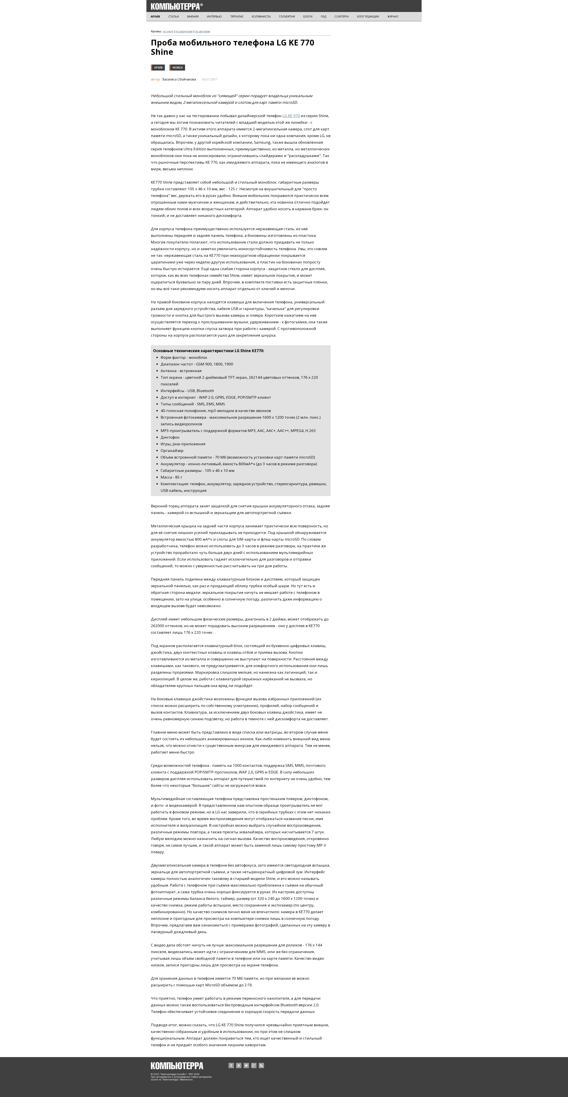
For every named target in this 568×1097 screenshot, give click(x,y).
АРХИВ (155, 16)
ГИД (323, 16)
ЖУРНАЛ (392, 16)
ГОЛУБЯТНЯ (287, 16)
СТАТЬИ (173, 16)
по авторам (202, 31)
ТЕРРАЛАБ (236, 16)
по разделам (184, 31)
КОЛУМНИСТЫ (261, 16)
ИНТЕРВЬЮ (214, 16)
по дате (168, 31)
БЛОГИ (307, 16)
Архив (158, 67)
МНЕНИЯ (193, 16)
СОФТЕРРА (342, 16)
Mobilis (178, 67)
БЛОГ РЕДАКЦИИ (368, 16)
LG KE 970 (291, 115)
